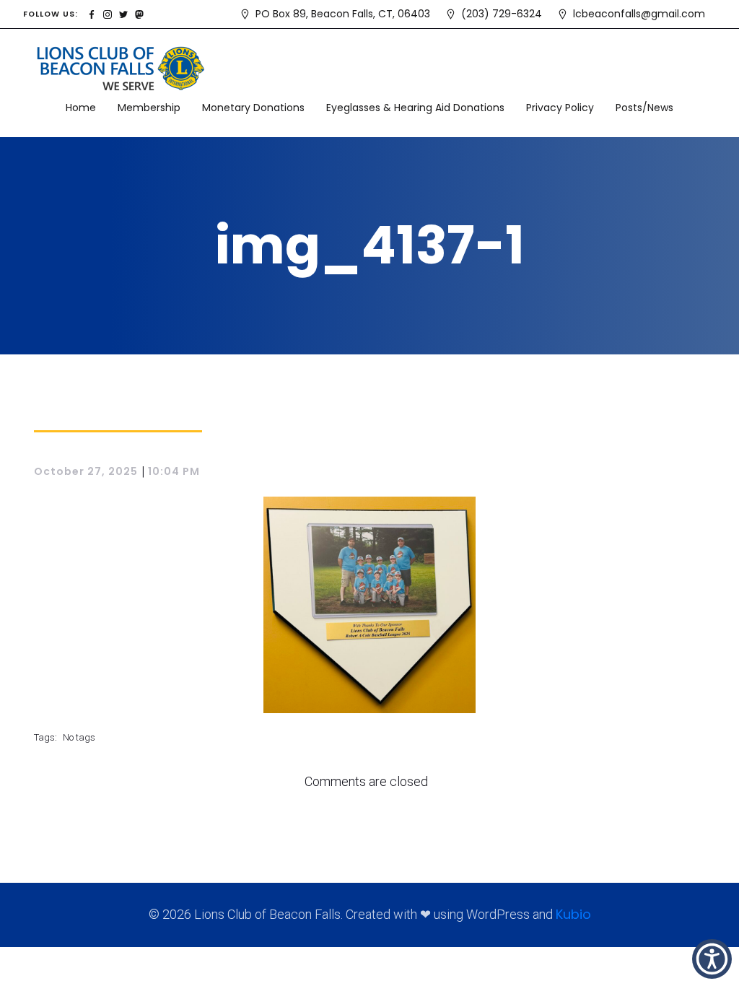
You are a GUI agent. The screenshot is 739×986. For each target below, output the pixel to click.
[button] (712, 959)
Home (81, 107)
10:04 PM (174, 471)
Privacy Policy (560, 107)
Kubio (573, 914)
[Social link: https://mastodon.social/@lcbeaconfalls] (139, 13)
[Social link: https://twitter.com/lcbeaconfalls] (123, 13)
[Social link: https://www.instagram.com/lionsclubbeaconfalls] (107, 13)
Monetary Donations (253, 107)
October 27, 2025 (86, 471)
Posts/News (644, 107)
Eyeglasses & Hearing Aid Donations (415, 107)
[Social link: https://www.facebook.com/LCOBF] (92, 13)
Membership (149, 107)
